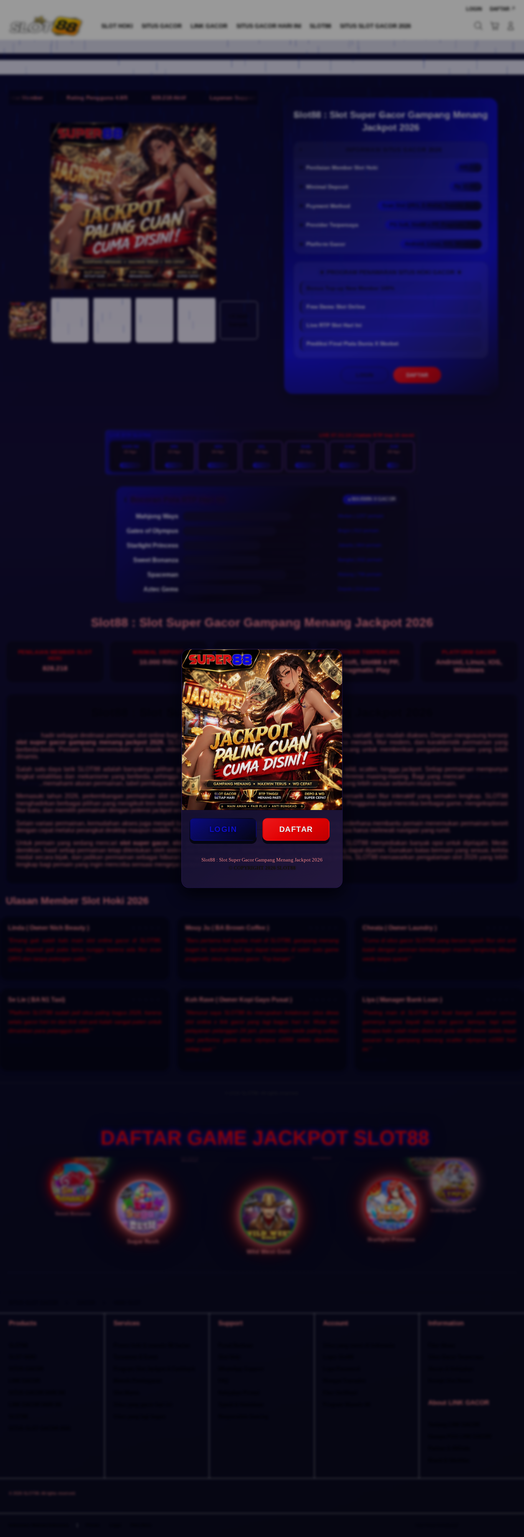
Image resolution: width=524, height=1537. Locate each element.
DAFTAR (296, 829)
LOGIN (223, 829)
